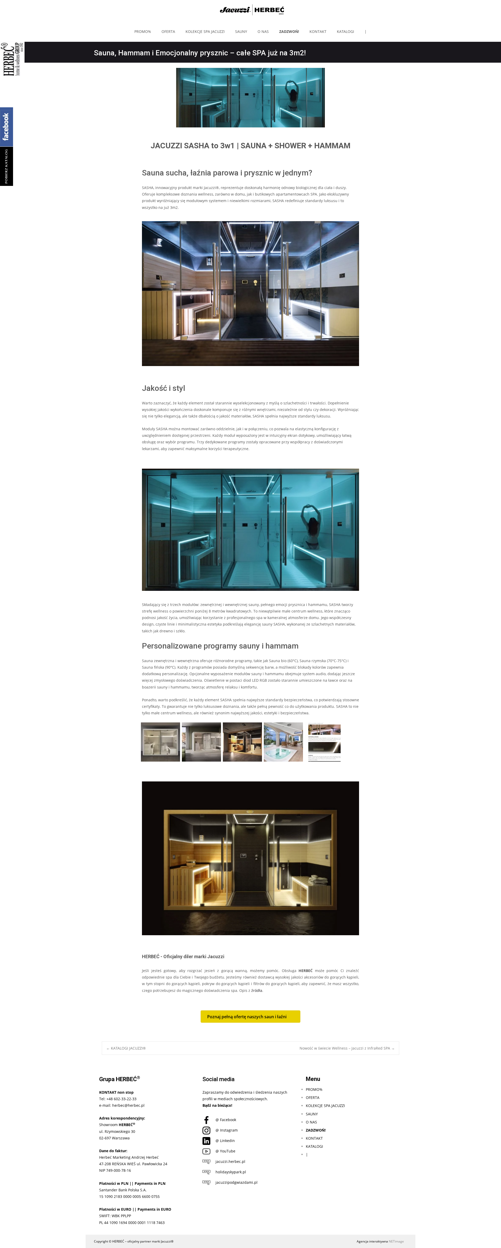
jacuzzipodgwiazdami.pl (237, 1182)
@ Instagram (227, 1130)
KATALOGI (345, 31)
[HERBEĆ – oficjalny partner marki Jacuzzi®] (250, 10)
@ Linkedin (225, 1140)
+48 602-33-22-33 (121, 1098)
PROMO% (142, 31)
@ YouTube (225, 1151)
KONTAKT (317, 31)
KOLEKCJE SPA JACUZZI (205, 31)
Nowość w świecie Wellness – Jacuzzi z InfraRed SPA (347, 1048)
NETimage (396, 1241)
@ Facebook (226, 1119)
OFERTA (168, 31)
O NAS (263, 31)
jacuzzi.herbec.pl (230, 1161)
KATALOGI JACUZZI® (126, 1048)
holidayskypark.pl (231, 1171)
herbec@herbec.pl (128, 1105)
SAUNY (241, 31)
